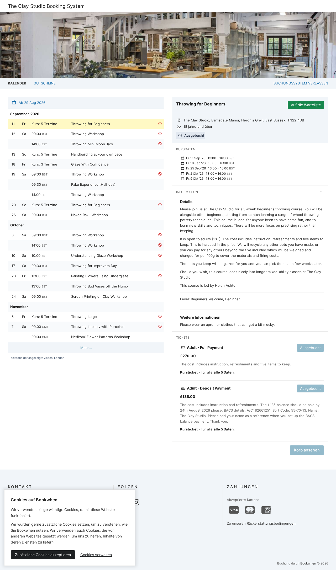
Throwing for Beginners (90, 124)
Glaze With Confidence (90, 164)
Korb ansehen (307, 450)
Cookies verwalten (96, 554)
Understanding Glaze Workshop (97, 255)
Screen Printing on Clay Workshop (99, 296)
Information (187, 192)
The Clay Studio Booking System (46, 6)
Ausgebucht (310, 347)
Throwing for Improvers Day (94, 266)
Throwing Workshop (87, 134)
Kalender (17, 83)
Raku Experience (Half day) (93, 184)
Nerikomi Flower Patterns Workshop (100, 337)
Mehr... (86, 347)
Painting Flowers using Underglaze (99, 276)
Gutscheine (45, 83)
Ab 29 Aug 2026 (31, 102)
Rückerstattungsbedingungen (271, 523)
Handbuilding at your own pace (96, 154)
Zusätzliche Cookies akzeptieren (43, 554)
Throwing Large (84, 317)
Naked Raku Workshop (89, 215)
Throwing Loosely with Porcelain (97, 326)
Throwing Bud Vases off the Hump (99, 286)
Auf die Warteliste (306, 105)
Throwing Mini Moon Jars (92, 144)
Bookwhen (308, 563)
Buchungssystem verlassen (301, 83)
